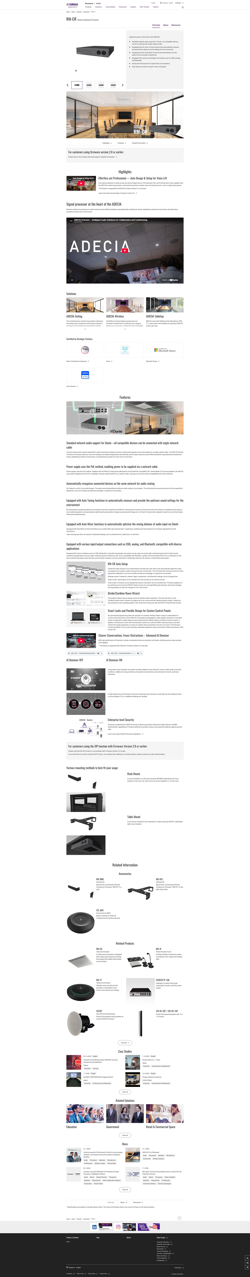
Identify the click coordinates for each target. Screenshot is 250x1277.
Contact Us (69, 1273)
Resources (123, 7)
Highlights (105, 143)
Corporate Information (163, 1242)
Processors (86, 12)
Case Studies (110, 7)
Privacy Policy (91, 1273)
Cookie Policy (103, 1273)
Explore (155, 7)
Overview (156, 25)
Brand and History (162, 1256)
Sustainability (160, 1260)
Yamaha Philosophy (162, 1251)
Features (121, 143)
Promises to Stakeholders (164, 1253)
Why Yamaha (144, 7)
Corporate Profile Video (163, 1244)
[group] (76, 85)
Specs (165, 25)
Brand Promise (161, 1246)
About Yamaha (161, 1237)
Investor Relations (162, 1258)
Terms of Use (80, 1273)
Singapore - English (167, 3)
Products (88, 7)
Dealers (153, 3)
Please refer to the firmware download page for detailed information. (91, 157)
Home (68, 12)
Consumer (178, 3)
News (98, 1237)
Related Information (139, 143)
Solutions (98, 7)
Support (133, 7)
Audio (98, 3)
